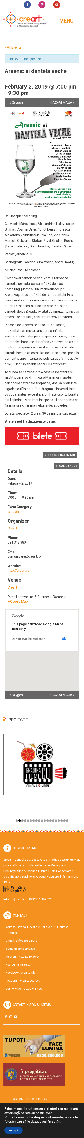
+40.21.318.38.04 (28, 956)
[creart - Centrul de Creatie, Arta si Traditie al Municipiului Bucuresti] (23, 19)
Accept (13, 1130)
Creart (12, 528)
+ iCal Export (66, 465)
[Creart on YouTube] (15, 1016)
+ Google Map (18, 601)
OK (64, 639)
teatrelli (13, 511)
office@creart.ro (26, 940)
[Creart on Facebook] (6, 1016)
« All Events (13, 47)
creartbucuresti (30, 980)
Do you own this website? (28, 638)
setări (56, 1121)
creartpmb (28, 972)
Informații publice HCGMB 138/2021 (28, 899)
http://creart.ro (18, 570)
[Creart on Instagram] (10, 1016)
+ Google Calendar (60, 455)
